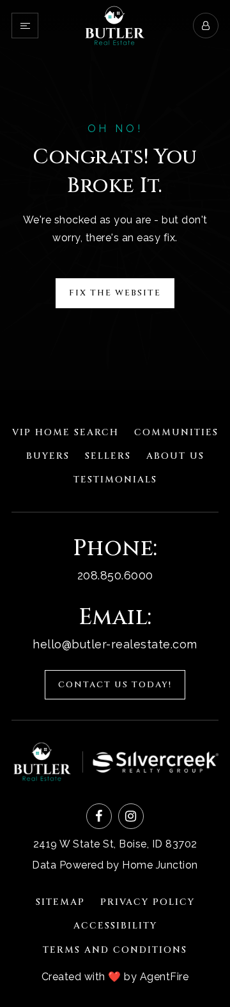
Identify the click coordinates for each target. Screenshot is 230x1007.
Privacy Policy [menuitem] (147, 902)
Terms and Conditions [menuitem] (115, 950)
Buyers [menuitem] (48, 456)
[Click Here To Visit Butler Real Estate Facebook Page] (99, 816)
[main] (115, 195)
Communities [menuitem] (176, 432)
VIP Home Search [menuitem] (65, 432)
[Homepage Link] (115, 25)
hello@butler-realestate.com (115, 644)
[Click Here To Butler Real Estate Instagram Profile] (131, 816)
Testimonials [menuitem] (115, 480)
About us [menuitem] (175, 456)
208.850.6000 (115, 575)
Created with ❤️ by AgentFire (115, 977)
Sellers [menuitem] (108, 456)
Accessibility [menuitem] (115, 926)
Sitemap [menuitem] (60, 902)
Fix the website (115, 293)
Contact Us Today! (115, 684)
